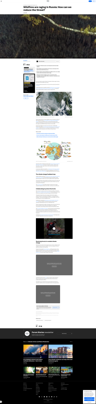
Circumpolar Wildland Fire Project (42, 208)
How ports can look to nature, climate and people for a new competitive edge (66, 375)
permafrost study (40, 184)
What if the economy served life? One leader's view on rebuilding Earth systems (28, 375)
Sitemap (48, 400)
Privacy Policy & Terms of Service (48, 399)
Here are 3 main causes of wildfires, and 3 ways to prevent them (47, 135)
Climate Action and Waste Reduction (30, 5)
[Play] (37, 61)
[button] (54, 228)
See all (71, 341)
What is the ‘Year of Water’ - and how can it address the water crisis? (54, 374)
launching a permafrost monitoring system (47, 214)
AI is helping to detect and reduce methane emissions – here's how (33, 360)
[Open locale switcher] (1, 402)
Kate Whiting (25, 60)
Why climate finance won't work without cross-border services (41, 374)
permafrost (37, 85)
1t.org (46, 277)
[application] (54, 228)
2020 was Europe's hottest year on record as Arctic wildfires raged (47, 136)
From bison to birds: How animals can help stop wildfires (46, 133)
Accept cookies (54, 266)
